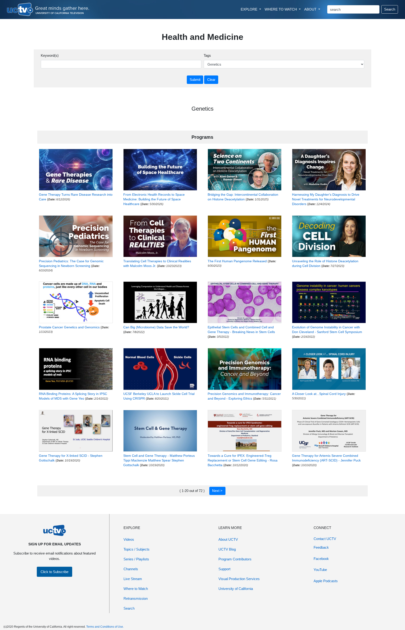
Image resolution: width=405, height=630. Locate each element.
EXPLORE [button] (249, 9)
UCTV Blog (227, 549)
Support (224, 569)
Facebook (321, 559)
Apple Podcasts (326, 581)
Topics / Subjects (137, 549)
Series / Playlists (136, 559)
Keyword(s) (50, 55)
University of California (235, 589)
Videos (129, 539)
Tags (207, 55)
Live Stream (133, 579)
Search (389, 9)
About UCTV (228, 539)
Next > (217, 491)
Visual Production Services (239, 579)
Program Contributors (234, 559)
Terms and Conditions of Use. (105, 626)
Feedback (321, 547)
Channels (131, 569)
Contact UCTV (325, 539)
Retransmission (136, 598)
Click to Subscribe (54, 572)
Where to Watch (136, 589)
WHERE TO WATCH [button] (281, 9)
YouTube (320, 570)
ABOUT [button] (310, 9)
